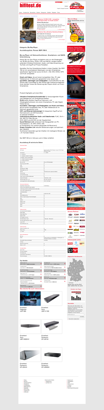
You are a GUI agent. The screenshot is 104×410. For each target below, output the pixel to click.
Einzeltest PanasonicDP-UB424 (23, 365)
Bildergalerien (27, 386)
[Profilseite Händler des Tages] (76, 299)
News (20, 12)
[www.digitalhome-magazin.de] (70, 247)
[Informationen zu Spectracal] (76, 233)
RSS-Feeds (26, 389)
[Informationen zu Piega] (82, 230)
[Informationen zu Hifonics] (82, 224)
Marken (38, 12)
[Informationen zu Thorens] (82, 233)
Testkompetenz (27, 382)
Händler (49, 12)
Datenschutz (71, 384)
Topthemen (26, 390)
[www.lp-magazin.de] (70, 253)
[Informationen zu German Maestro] (82, 221)
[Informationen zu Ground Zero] (70, 224)
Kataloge (26, 388)
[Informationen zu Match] (76, 227)
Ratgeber (54, 12)
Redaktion (26, 384)
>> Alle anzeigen (61, 29)
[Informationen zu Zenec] (82, 236)
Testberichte (26, 12)
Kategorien (43, 12)
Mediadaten (70, 381)
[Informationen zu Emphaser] (82, 218)
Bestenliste (32, 12)
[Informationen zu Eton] (76, 221)
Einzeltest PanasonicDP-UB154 (44, 337)
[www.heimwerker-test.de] (81, 247)
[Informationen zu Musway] (70, 230)
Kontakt (69, 386)
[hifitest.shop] (75, 253)
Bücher (25, 381)
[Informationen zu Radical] (70, 233)
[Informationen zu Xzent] (76, 236)
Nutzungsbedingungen (73, 388)
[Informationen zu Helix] (76, 224)
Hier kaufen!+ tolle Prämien (80, 11)
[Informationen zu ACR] (70, 214)
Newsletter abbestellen (74, 319)
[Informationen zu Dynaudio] (76, 218)
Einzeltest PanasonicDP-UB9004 (45, 365)
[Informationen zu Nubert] (76, 230)
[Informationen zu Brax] (70, 218)
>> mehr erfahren (72, 43)
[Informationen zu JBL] (70, 227)
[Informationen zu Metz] (82, 227)
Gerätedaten (27, 385)
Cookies (69, 385)
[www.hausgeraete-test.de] (76, 247)
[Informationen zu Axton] (82, 214)
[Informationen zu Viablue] (70, 236)
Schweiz (71, 283)
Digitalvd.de (49, 381)
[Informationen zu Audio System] (76, 214)
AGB (69, 382)
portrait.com (49, 383)
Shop (58, 12)
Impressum (70, 380)
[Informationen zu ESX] (70, 221)
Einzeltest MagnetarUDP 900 (23, 309)
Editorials (26, 392)
